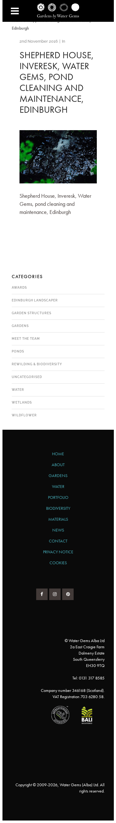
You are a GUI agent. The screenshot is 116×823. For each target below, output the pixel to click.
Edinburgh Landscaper (35, 300)
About (58, 464)
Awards (19, 287)
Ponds (18, 351)
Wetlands (22, 402)
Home (58, 453)
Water (18, 389)
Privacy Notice (58, 552)
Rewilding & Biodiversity (37, 364)
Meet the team (26, 338)
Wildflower (24, 415)
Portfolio (58, 497)
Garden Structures (31, 313)
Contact (58, 541)
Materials (58, 519)
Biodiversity (58, 508)
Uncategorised (27, 377)
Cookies (58, 562)
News (58, 530)
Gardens (20, 326)
